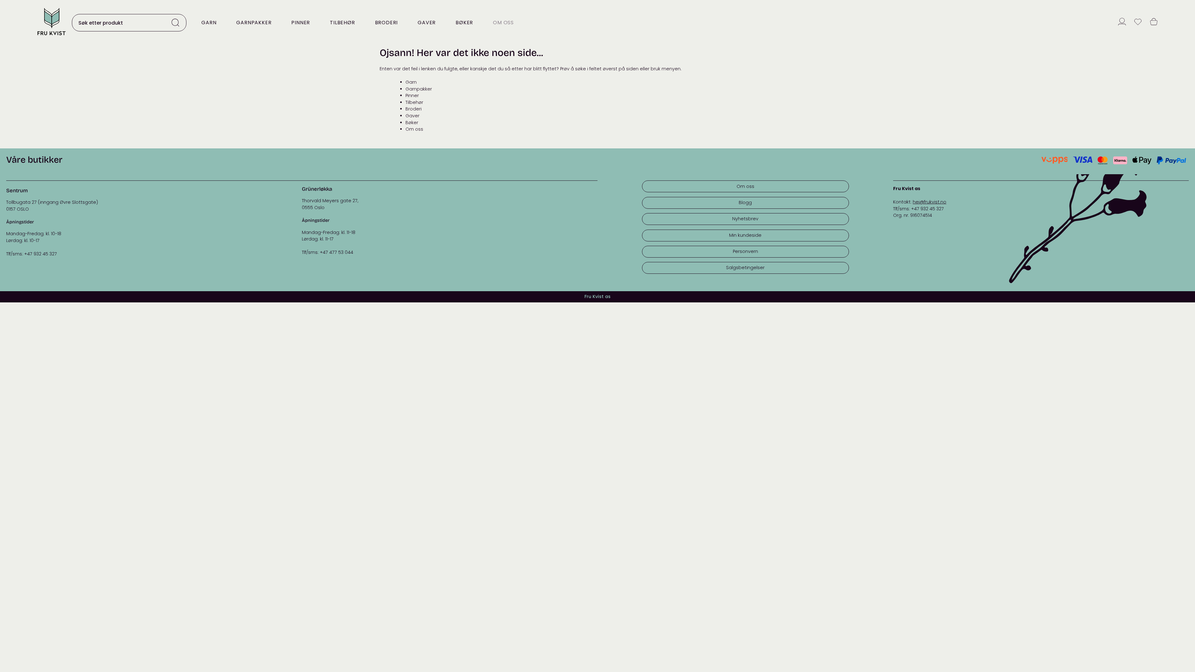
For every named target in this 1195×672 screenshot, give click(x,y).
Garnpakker (253, 22)
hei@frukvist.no (929, 202)
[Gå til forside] (51, 35)
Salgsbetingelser (745, 267)
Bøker (464, 22)
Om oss (503, 22)
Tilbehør (342, 22)
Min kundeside (745, 235)
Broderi (386, 22)
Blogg (745, 202)
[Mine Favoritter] (1137, 22)
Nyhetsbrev (745, 219)
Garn (208, 22)
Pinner (300, 22)
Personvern (745, 251)
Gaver (427, 22)
